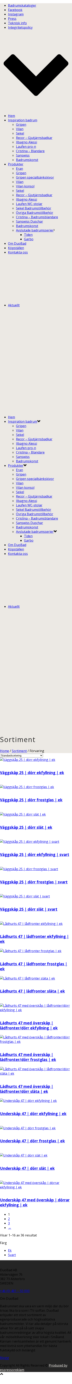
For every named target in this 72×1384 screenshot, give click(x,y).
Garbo (28, 239)
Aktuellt (14, 305)
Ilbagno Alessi (26, 142)
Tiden (28, 234)
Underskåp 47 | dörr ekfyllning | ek (33, 1113)
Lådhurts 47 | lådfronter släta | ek (32, 991)
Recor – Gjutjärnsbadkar (34, 138)
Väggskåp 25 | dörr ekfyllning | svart (34, 854)
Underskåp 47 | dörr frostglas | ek (32, 1140)
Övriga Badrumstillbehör (34, 212)
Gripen (21, 124)
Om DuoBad (17, 243)
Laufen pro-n (26, 146)
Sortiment (19, 751)
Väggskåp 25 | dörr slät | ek (26, 827)
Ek (10, 1250)
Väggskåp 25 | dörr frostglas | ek (31, 799)
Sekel (20, 133)
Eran (19, 168)
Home (4, 751)
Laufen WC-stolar (29, 204)
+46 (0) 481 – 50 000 (15, 1291)
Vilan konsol (25, 186)
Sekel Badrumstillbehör (33, 208)
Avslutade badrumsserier (35, 230)
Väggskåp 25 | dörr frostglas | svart (34, 881)
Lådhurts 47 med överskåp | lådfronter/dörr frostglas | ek (28, 1057)
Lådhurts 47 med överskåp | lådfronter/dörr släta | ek (26, 1089)
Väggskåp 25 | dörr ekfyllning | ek (32, 772)
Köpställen (16, 248)
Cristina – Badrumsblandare (37, 217)
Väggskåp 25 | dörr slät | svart (28, 909)
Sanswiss (23, 155)
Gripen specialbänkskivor (35, 177)
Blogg (4, 1358)
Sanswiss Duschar (29, 221)
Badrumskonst (27, 160)
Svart (12, 1255)
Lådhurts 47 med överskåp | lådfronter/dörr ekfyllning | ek (29, 1025)
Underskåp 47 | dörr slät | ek (27, 1168)
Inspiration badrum (22, 120)
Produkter (15, 164)
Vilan (19, 129)
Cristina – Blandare (30, 151)
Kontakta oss (18, 252)
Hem (11, 116)
